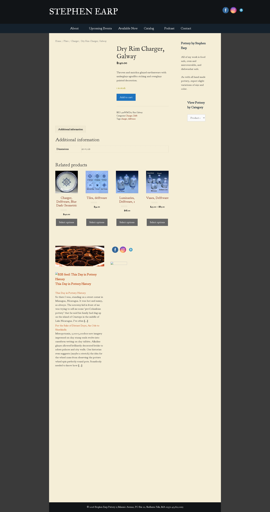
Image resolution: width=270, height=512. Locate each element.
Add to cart (126, 97)
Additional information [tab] (70, 129)
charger (124, 118)
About (74, 28)
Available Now (128, 28)
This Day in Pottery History (73, 284)
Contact (186, 28)
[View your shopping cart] (198, 28)
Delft (135, 115)
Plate (66, 41)
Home (58, 41)
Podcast (169, 28)
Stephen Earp (83, 11)
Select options (66, 222)
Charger (75, 41)
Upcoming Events (100, 28)
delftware (132, 118)
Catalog (149, 28)
